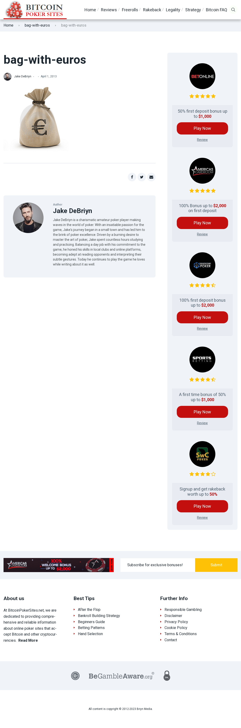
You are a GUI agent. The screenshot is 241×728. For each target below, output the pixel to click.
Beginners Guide (91, 622)
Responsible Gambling (183, 609)
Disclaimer (173, 615)
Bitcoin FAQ (216, 9)
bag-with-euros (37, 25)
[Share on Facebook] (132, 177)
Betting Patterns (91, 627)
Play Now (202, 128)
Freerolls (130, 9)
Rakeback (152, 9)
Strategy (193, 9)
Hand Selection (90, 634)
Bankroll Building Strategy (99, 615)
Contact (171, 640)
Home (90, 9)
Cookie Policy (176, 627)
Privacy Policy (176, 622)
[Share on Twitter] (141, 177)
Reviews (109, 9)
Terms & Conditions (181, 634)
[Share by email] (151, 177)
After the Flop (89, 609)
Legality (173, 9)
